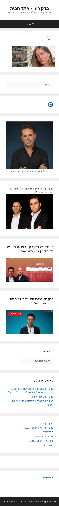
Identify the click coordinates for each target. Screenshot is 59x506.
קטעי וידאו (48, 445)
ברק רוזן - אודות (45, 423)
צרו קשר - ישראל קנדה (41, 440)
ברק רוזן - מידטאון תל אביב (39, 427)
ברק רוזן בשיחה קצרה (42, 396)
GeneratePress (9, 501)
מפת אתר (48, 432)
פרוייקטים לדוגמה (44, 436)
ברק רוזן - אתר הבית (29, 8)
